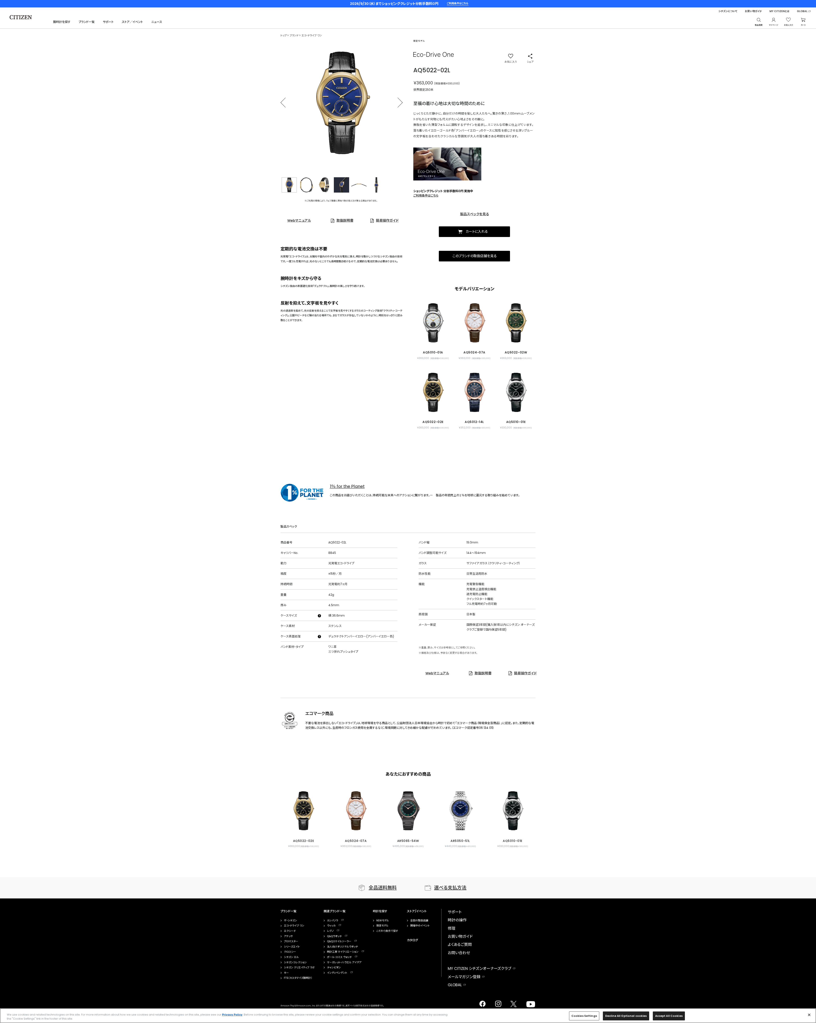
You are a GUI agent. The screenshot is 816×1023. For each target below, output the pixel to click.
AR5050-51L (460, 841)
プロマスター (291, 941)
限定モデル (382, 925)
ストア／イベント (132, 22)
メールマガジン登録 (464, 976)
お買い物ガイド (753, 11)
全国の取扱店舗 (419, 920)
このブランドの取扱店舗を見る (474, 256)
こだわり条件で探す (387, 931)
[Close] (809, 1015)
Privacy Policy (232, 1015)
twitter (511, 1002)
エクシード (290, 931)
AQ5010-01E (512, 841)
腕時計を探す (62, 22)
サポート (108, 22)
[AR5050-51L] (460, 808)
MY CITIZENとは (779, 11)
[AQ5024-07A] (474, 322)
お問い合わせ (459, 952)
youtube (528, 1002)
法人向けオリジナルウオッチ (342, 946)
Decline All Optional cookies (626, 1016)
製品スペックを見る (474, 214)
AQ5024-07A (356, 841)
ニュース (156, 22)
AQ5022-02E (303, 841)
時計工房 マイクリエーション (342, 951)
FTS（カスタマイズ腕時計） (298, 978)
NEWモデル (382, 920)
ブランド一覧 (87, 22)
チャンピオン (334, 967)
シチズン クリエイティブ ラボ (299, 967)
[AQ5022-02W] (516, 322)
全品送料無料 (383, 887)
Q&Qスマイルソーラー (339, 941)
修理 (451, 928)
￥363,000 (423, 82)
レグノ (330, 931)
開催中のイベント (420, 925)
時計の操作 (457, 920)
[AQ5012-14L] (474, 392)
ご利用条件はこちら (425, 195)
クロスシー (290, 951)
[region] (408, 1015)
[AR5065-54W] (408, 808)
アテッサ (288, 936)
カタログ (412, 940)
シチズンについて (727, 11)
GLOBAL (802, 11)
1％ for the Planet (347, 486)
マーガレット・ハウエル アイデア (344, 962)
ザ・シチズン (290, 920)
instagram (497, 1002)
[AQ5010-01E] (516, 392)
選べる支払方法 (450, 887)
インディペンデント (337, 973)
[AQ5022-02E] (433, 392)
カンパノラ (332, 920)
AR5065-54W (408, 841)
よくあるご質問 (460, 944)
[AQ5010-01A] (433, 322)
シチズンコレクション (295, 962)
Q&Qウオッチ (334, 936)
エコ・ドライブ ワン (294, 925)
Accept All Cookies (669, 1016)
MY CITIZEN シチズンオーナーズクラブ (479, 968)
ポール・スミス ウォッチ (339, 957)
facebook (482, 1002)
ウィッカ (331, 925)
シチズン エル (291, 957)
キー (286, 973)
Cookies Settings (584, 1016)
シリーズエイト (292, 946)
